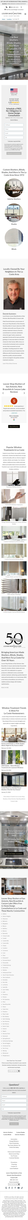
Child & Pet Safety (14, 1147)
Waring (5, 1050)
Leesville (5, 987)
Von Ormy (5, 1048)
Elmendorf (5, 958)
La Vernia (5, 984)
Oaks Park (5, 1009)
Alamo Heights (7, 916)
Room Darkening (14, 1143)
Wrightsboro (6, 1055)
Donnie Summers (9, 314)
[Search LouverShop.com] (19, 1071)
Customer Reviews (14, 1158)
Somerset (5, 1036)
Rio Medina (6, 1016)
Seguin (4, 1031)
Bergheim (5, 923)
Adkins (4, 914)
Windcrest (5, 1053)
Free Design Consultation (16, 3)
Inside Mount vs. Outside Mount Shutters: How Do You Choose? (11, 788)
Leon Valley (6, 989)
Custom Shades (20, 1132)
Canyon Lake (6, 936)
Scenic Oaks (6, 1026)
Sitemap (21, 1198)
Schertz (5, 1028)
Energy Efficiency (14, 1141)
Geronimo (5, 967)
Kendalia (5, 980)
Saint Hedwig (6, 1019)
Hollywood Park (7, 972)
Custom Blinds (7, 1134)
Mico (4, 1002)
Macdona (5, 994)
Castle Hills (6, 940)
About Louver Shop (14, 1153)
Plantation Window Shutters (14, 487)
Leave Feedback (14, 1168)
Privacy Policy (7, 148)
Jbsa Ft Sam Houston (8, 975)
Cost (4, 953)
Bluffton (5, 928)
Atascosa (5, 918)
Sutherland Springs (8, 1041)
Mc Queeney (6, 999)
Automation (14, 1139)
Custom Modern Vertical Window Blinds (14, 612)
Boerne (5, 931)
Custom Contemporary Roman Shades (14, 541)
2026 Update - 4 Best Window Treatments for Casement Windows (12, 766)
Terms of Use (8, 1198)
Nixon (4, 1006)
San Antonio (6, 1021)
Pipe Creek (5, 1014)
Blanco (4, 926)
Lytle (4, 992)
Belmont (5, 921)
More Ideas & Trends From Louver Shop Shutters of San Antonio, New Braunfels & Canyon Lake (14, 799)
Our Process (14, 1156)
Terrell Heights (6, 1043)
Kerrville (5, 982)
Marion (5, 997)
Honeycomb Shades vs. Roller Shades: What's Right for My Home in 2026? (13, 744)
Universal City (6, 1046)
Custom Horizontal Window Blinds (14, 559)
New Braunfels (6, 1004)
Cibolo (4, 945)
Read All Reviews (14, 426)
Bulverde (5, 933)
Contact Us (14, 1166)
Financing (14, 1164)
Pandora (5, 1011)
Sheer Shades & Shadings (14, 594)
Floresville (5, 962)
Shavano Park (6, 1033)
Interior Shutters (14, 199)
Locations (9, 19)
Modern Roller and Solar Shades (14, 577)
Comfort (5, 948)
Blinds (14, 249)
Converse (5, 950)
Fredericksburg (7, 965)
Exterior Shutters (20, 1134)
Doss (4, 955)
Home (3, 19)
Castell (4, 938)
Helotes (5, 970)
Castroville (5, 943)
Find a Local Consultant (14, 1151)
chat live (21, 1088)
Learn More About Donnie (10, 363)
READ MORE (5, 687)
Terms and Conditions (16, 147)
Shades (14, 224)
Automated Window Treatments (14, 504)
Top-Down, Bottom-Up (14, 1145)
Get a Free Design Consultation (14, 853)
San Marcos (6, 1024)
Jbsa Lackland (6, 977)
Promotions (14, 1162)
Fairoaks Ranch (7, 960)
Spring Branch (6, 1038)
